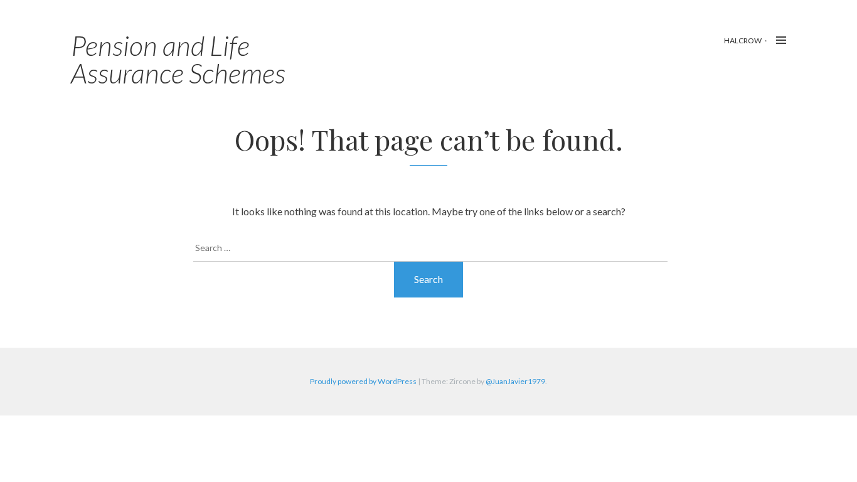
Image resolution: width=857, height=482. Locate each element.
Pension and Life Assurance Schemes (178, 59)
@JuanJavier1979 (515, 381)
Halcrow (743, 40)
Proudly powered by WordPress (363, 381)
